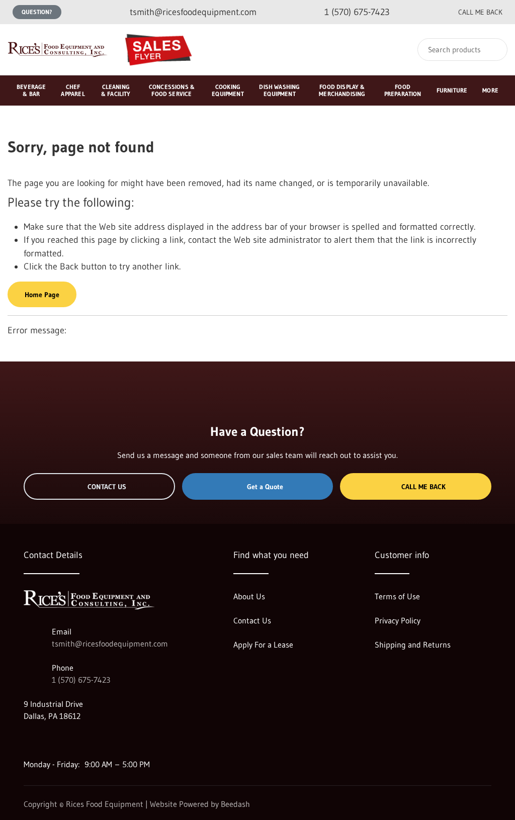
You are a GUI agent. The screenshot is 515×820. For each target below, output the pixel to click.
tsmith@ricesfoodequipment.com (110, 644)
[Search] (493, 49)
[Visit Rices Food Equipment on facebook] (49, 740)
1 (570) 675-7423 (81, 680)
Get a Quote (265, 486)
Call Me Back (423, 486)
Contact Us (107, 486)
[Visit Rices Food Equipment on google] (28, 740)
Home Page (42, 294)
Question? (37, 12)
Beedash (235, 804)
